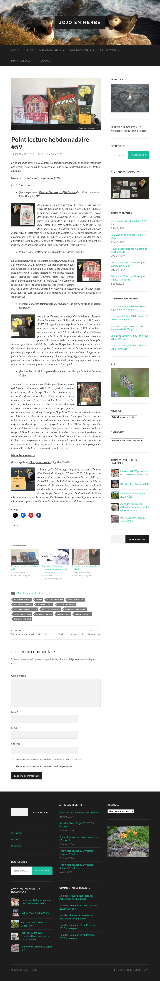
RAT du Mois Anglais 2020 (134, 483)
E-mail (15, 727)
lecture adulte (44, 604)
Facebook (16, 839)
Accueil (16, 50)
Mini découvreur (81, 50)
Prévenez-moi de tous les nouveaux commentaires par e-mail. (48, 759)
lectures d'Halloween (25, 609)
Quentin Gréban (22, 614)
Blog (30, 50)
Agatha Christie (22, 599)
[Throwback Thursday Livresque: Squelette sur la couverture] (55, 556)
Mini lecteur (108, 50)
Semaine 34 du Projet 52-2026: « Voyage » (128, 236)
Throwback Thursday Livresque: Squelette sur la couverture (54, 569)
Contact (46, 61)
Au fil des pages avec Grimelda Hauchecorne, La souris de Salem (134, 507)
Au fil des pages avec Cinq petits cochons (80, 632)
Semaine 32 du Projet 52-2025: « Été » (133, 495)
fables (39, 599)
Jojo (40, 154)
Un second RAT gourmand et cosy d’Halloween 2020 (134, 473)
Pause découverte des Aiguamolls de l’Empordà (129, 250)
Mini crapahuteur (50, 50)
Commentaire (19, 675)
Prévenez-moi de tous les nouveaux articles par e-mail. (45, 766)
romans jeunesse (22, 619)
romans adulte (83, 614)
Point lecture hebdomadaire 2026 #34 (129, 222)
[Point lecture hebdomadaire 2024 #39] (86, 556)
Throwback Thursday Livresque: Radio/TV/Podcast (128, 278)
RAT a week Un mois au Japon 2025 (132, 519)
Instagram (16, 832)
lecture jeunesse (66, 604)
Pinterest (16, 845)
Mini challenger (21, 61)
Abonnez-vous (137, 539)
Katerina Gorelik (23, 604)
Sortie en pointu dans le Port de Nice (29, 632)
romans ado (63, 614)
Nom (14, 711)
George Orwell (55, 599)
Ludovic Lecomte (51, 609)
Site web (15, 743)
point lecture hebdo (75, 609)
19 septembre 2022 (22, 154)
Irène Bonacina (76, 599)
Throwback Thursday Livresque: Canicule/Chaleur (128, 264)
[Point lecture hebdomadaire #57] (25, 556)
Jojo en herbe (80, 22)
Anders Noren (132, 970)
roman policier (44, 614)
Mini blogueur (23, 593)
